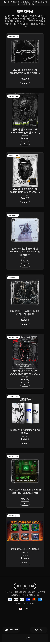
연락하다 (41, 592)
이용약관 (8, 592)
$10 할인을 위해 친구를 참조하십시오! (25, 595)
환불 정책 (32, 592)
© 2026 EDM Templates (25, 603)
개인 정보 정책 (20, 592)
